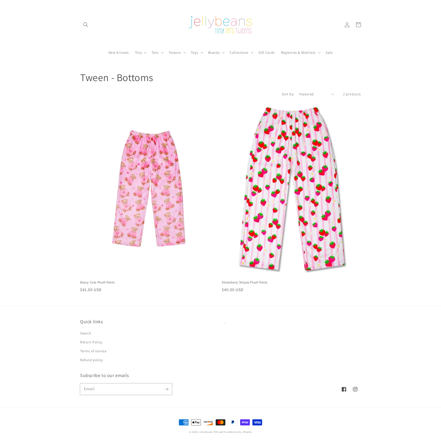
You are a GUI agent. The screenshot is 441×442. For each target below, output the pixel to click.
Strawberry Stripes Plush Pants (244, 282)
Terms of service (93, 351)
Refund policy (91, 360)
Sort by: (288, 94)
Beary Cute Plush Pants (97, 282)
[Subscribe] (166, 389)
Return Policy (91, 342)
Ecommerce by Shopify (238, 432)
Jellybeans (205, 432)
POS (215, 432)
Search (85, 333)
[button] (85, 24)
